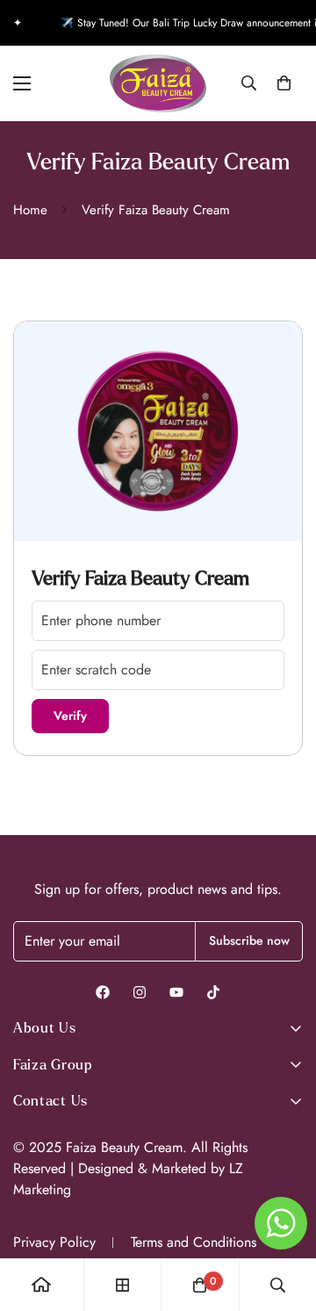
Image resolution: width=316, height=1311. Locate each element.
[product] (41, 1284)
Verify (70, 715)
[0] (284, 83)
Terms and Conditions (193, 1242)
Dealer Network (54, 1174)
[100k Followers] (139, 992)
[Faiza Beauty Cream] (158, 83)
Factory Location (55, 1151)
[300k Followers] (103, 992)
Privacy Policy (54, 1242)
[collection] (122, 1285)
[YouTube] (176, 992)
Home (30, 210)
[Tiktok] (213, 992)
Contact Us (41, 1128)
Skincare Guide (53, 1197)
